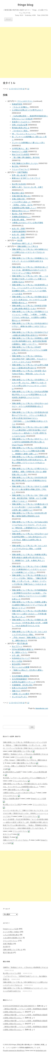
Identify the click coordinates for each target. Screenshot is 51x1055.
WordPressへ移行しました (22, 243)
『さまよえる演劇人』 (20, 107)
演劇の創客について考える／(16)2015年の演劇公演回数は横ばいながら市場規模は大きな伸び (29, 480)
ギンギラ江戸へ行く (19, 697)
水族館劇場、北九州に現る (22, 685)
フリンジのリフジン (25, 101)
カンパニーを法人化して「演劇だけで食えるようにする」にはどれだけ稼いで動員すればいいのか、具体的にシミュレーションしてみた (25, 813)
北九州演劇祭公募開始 (20, 676)
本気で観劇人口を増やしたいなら (25, 163)
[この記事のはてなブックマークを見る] (34, 751)
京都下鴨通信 (22, 172)
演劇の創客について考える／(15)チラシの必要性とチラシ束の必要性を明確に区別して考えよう (30, 489)
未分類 (19, 240)
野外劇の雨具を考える (20, 128)
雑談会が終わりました (20, 211)
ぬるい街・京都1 (18, 237)
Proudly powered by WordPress (13, 1050)
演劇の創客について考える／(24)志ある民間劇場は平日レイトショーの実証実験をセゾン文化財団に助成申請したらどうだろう (30, 394)
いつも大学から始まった (21, 202)
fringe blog (25, 4)
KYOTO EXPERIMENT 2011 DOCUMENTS (18, 1006)
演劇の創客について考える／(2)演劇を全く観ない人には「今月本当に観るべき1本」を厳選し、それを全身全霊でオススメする (30, 623)
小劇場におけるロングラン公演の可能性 (27, 223)
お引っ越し (16, 655)
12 (28, 89)
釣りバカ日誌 (17, 661)
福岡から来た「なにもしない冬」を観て (27, 187)
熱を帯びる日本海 (19, 184)
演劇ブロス (16, 691)
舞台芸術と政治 (18, 193)
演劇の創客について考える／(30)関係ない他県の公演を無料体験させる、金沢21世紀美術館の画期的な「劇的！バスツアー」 (30, 341)
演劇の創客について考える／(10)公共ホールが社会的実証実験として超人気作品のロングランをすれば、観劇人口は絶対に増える (30, 537)
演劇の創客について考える (27, 246)
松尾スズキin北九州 (19, 688)
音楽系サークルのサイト (21, 122)
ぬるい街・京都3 (18, 229)
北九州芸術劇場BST (19, 679)
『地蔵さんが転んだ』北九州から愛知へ (27, 670)
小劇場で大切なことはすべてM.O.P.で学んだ (19, 793)
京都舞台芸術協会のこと (21, 217)
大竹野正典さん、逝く (20, 149)
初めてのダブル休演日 (20, 154)
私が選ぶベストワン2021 (12, 804)
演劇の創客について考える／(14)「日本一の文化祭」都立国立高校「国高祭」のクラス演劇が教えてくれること (30, 498)
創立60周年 (16, 664)
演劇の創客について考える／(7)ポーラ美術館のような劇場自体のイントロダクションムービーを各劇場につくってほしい (29, 569)
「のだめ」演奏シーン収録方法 (14, 766)
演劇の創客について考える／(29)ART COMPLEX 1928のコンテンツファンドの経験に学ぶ (29, 350)
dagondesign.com (41, 708)
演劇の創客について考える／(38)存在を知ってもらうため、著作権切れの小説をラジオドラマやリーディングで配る (30, 270)
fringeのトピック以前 (38, 799)
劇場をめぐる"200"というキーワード (26, 178)
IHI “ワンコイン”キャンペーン (24, 134)
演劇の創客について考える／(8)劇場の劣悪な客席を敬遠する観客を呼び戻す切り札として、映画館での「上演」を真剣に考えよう (29, 557)
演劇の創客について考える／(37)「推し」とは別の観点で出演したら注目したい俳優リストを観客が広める (30, 279)
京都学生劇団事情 (19, 232)
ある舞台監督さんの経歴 (12, 772)
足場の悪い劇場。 (19, 220)
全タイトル (7, 834)
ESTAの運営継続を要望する (23, 649)
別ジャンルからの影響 (20, 667)
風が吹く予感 (17, 214)
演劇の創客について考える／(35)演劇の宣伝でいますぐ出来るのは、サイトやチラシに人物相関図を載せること (30, 300)
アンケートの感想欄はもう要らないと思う (28, 143)
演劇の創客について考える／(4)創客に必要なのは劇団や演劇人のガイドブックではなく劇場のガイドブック (29, 605)
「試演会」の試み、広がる (22, 205)
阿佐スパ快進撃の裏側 (11, 799)
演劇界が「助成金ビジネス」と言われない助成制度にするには (25, 754)
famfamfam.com (41, 1050)
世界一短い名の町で (19, 175)
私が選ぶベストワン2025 (12, 973)
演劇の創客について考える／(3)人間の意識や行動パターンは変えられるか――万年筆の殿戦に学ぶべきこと (29, 614)
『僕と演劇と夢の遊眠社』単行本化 (26, 157)
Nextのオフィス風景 (20, 151)
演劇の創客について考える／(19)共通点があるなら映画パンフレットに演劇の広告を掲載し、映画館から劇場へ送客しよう (30, 451)
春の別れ (15, 166)
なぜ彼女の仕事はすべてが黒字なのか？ (27, 110)
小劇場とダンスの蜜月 (20, 694)
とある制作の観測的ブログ (12, 938)
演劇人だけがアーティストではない (16, 840)
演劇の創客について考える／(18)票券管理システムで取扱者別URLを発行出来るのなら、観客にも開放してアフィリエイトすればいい (30, 460)
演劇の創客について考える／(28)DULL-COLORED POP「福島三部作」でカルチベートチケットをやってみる (29, 359)
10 (24, 89)
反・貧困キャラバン (19, 652)
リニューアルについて (20, 169)
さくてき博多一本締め (11, 932)
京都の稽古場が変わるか (21, 196)
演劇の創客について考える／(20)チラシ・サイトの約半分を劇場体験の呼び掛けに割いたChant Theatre (30, 442)
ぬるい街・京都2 (18, 234)
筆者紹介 (6, 837)
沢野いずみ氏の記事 (19, 125)
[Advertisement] (25, 52)
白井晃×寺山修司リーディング (23, 682)
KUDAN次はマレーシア (21, 658)
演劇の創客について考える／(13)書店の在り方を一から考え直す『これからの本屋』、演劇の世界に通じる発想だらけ (30, 507)
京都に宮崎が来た (19, 199)
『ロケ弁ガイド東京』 (20, 131)
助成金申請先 (17, 104)
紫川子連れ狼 (22, 643)
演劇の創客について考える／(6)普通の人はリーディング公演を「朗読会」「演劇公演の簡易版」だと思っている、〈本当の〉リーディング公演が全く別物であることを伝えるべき (25, 745)
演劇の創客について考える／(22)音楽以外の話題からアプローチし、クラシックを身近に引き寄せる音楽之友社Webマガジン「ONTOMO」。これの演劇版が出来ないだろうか (30, 418)
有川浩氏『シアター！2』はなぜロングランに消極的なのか (24, 778)
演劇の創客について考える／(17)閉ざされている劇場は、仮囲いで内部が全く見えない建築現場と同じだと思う (30, 472)
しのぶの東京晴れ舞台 (11, 935)
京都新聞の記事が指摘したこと (24, 208)
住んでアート (17, 646)
